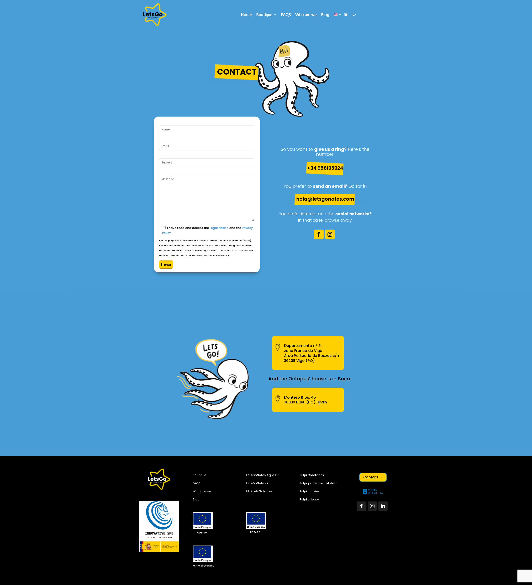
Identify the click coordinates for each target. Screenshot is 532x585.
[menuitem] (338, 15)
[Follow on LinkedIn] (383, 506)
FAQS (286, 15)
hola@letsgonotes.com (325, 199)
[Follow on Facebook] (319, 234)
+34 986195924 (325, 168)
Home (246, 15)
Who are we (305, 15)
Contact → (373, 477)
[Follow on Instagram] (330, 234)
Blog (325, 15)
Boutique (264, 15)
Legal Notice (219, 228)
